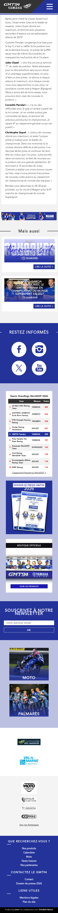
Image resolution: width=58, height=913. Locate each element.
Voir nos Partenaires (29, 825)
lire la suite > (44, 266)
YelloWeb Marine (46, 910)
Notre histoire (29, 861)
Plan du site (29, 901)
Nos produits (29, 848)
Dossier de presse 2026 (29, 883)
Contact (29, 879)
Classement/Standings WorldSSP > (29, 472)
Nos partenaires (29, 865)
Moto (29, 856)
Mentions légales (29, 897)
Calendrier (29, 852)
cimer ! (17, 910)
